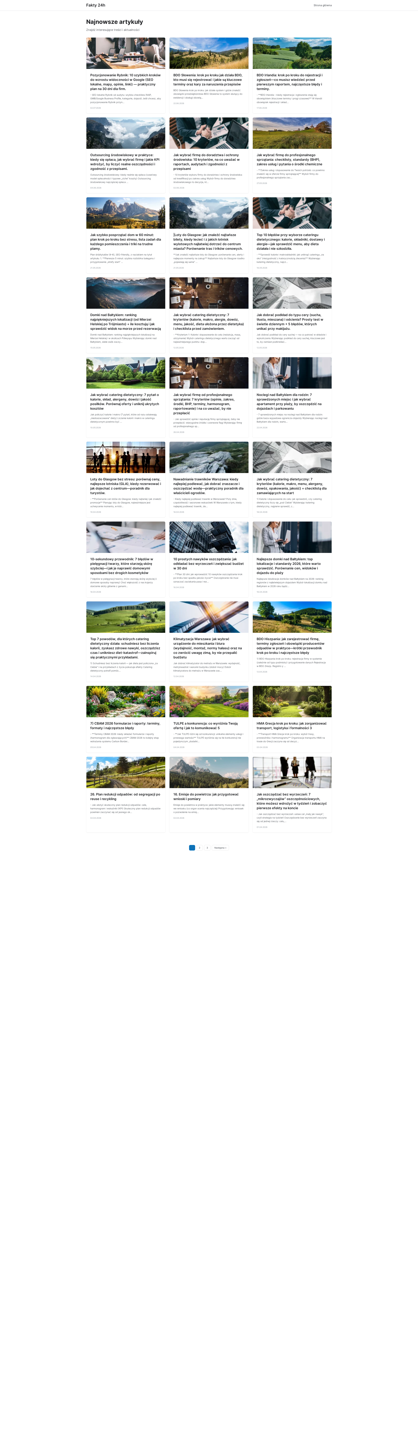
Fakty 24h (95, 5)
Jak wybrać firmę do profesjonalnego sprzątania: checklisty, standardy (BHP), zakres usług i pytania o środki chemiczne (289, 159)
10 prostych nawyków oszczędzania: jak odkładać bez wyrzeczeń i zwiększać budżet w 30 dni (208, 563)
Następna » (220, 847)
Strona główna (323, 5)
